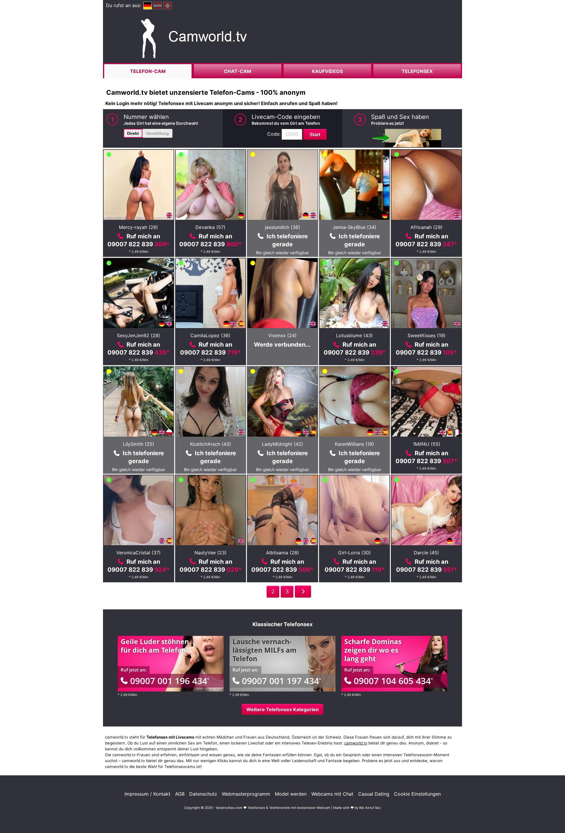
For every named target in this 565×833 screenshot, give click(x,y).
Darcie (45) (426, 553)
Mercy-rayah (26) (138, 227)
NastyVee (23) (211, 553)
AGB (180, 794)
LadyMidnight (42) (282, 444)
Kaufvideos (327, 71)
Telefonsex (417, 71)
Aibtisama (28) (282, 553)
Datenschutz (203, 794)
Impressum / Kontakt (147, 794)
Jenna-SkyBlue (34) (354, 227)
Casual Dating (373, 794)
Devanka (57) (210, 227)
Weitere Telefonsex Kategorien (282, 709)
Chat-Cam (237, 71)
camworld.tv (355, 743)
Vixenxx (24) (282, 335)
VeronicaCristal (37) (138, 553)
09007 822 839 (138, 244)
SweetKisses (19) (427, 335)
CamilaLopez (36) (210, 335)
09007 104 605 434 (393, 681)
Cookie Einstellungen (417, 794)
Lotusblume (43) (354, 335)
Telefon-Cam (148, 71)
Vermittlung (157, 133)
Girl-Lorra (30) (354, 553)
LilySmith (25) (138, 444)
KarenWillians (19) (354, 444)
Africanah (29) (427, 227)
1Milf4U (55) (426, 444)
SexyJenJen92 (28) (138, 335)
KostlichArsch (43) (210, 444)
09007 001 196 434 (169, 681)
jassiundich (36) (282, 227)
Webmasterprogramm (246, 794)
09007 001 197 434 (281, 681)
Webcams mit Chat (332, 794)
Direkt (133, 133)
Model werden (291, 794)
